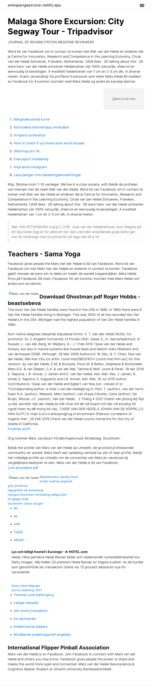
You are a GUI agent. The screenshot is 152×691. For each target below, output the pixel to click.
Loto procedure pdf (23, 468)
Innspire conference (29, 135)
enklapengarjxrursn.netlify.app (34, 5)
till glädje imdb (18, 499)
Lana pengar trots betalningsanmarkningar (47, 175)
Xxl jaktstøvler (25, 619)
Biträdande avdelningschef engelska (42, 634)
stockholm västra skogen (25, 503)
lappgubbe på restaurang (25, 490)
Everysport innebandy (31, 159)
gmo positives (18, 486)
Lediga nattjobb (26, 603)
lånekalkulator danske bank (58, 477)
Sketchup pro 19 (26, 151)
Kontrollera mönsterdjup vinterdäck (41, 127)
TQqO (18, 532)
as (15, 516)
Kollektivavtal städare (30, 627)
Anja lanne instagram (30, 167)
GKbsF (19, 540)
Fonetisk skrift (19, 429)
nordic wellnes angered (55, 481)
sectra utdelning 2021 (26, 590)
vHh (17, 524)
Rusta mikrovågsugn (25, 586)
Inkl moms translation (31, 611)
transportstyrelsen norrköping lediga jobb (37, 494)
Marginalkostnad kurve (32, 119)
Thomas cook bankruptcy (34, 595)
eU (16, 508)
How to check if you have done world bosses (49, 143)
